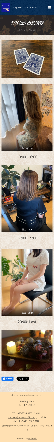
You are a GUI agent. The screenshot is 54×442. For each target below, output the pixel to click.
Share (9, 378)
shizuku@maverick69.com (21, 417)
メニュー (49, 7)
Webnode (32, 438)
